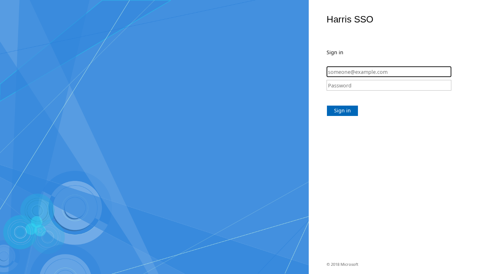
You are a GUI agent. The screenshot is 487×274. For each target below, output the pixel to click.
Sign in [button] (342, 110)
